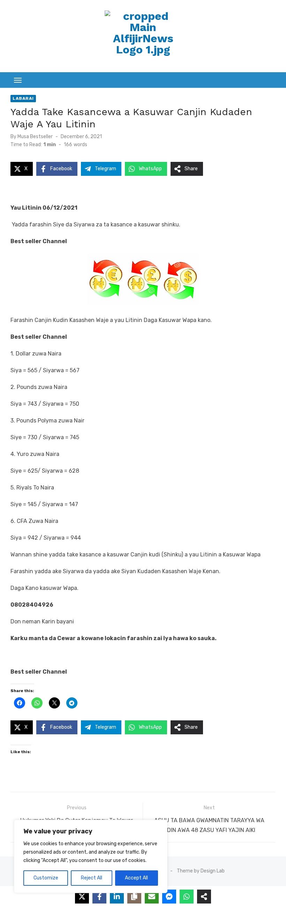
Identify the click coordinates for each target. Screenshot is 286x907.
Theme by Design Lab (201, 871)
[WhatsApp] (187, 897)
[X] (82, 897)
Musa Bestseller (35, 137)
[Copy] (134, 897)
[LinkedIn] (117, 897)
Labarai (23, 98)
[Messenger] (169, 897)
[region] (90, 856)
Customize (45, 878)
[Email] (152, 897)
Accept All (136, 878)
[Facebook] (99, 897)
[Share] (204, 897)
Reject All (91, 878)
